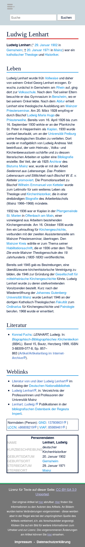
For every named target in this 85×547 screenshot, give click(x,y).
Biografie (32, 198)
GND (42, 422)
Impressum (23, 541)
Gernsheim (14, 49)
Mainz (58, 49)
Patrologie (67, 306)
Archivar (55, 161)
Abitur (60, 101)
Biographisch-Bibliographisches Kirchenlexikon (45, 339)
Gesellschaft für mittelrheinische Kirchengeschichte (42, 276)
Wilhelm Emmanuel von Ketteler (41, 184)
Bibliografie (65, 156)
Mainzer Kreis (16, 243)
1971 (46, 49)
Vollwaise (51, 78)
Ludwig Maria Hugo (40, 115)
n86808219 (26, 427)
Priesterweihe (16, 119)
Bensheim (59, 96)
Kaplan (52, 129)
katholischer (15, 54)
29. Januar (42, 44)
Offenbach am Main (39, 215)
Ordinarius (14, 306)
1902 (54, 44)
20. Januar (34, 49)
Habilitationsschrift (19, 248)
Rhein (60, 87)
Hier (57, 502)
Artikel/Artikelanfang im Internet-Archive (38, 355)
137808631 (55, 422)
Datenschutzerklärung (53, 541)
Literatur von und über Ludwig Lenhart (38, 381)
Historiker (51, 54)
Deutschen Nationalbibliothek (49, 385)
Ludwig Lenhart (23, 390)
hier (41, 502)
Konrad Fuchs (22, 334)
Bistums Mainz (17, 166)
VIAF (42, 427)
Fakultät (61, 302)
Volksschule (27, 92)
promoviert (25, 180)
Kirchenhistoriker (38, 193)
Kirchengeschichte (52, 229)
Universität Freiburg (62, 133)
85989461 (55, 427)
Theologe (31, 54)
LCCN (12, 427)
